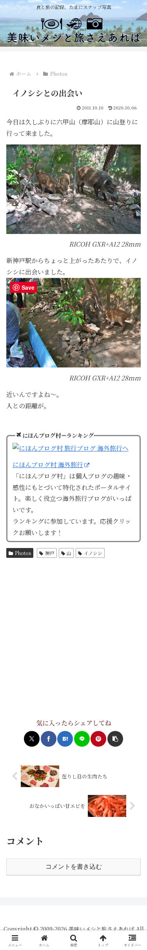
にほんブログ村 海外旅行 (48, 464)
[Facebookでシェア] (48, 739)
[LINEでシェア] (82, 739)
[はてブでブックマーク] (65, 739)
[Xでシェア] (32, 739)
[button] (115, 739)
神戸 (49, 553)
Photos (23, 553)
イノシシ (93, 553)
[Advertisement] (73, 639)
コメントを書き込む (73, 866)
